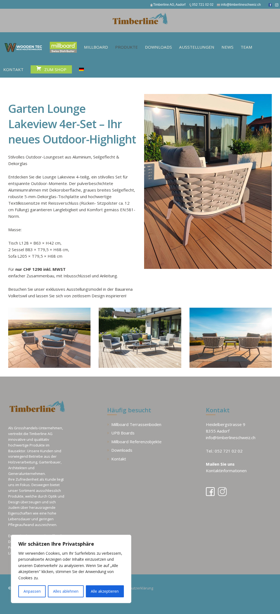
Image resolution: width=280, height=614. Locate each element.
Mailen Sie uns (220, 464)
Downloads (121, 450)
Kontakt (118, 459)
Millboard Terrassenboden (136, 424)
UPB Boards (123, 433)
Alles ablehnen (65, 591)
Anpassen (32, 591)
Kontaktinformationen (226, 470)
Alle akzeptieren (105, 591)
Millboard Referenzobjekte (136, 441)
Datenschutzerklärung (134, 588)
